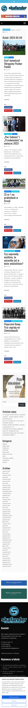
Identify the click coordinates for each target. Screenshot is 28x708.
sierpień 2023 (6, 544)
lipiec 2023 (6, 546)
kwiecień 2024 (7, 528)
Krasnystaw (8, 321)
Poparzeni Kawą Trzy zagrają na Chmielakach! (12, 327)
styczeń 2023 (6, 558)
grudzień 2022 (6, 560)
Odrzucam (14, 705)
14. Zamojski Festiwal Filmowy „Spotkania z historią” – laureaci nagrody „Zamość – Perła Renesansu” (14, 416)
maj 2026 (5, 477)
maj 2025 (5, 501)
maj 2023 (5, 550)
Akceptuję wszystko (14, 697)
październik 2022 (7, 564)
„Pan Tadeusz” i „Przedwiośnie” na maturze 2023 (13, 140)
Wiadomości (8, 134)
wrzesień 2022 (7, 566)
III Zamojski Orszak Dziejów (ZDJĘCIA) (13, 429)
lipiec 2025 (6, 497)
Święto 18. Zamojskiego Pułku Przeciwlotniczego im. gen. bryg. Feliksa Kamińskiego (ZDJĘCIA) (13, 433)
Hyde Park (5, 450)
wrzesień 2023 (7, 542)
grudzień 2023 (6, 536)
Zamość (11, 57)
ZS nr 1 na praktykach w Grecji (11, 197)
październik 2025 (7, 491)
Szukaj (4, 401)
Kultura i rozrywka (9, 251)
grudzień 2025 (6, 487)
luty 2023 (5, 556)
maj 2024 (5, 526)
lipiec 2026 (6, 473)
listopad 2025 (6, 489)
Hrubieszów (8, 191)
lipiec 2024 (6, 522)
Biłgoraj (5, 444)
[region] (14, 692)
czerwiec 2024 (7, 524)
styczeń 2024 (6, 534)
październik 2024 (7, 515)
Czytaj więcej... (6, 99)
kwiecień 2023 (7, 552)
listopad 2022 (6, 562)
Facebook (8, 107)
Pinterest (8, 110)
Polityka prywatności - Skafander (10, 653)
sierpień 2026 (6, 471)
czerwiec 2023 (7, 548)
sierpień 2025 (6, 495)
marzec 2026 (6, 481)
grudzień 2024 (6, 511)
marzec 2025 (6, 505)
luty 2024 (5, 532)
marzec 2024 (6, 530)
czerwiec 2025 (7, 499)
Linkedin (17, 110)
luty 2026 (5, 483)
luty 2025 (5, 507)
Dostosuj (14, 701)
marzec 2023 (6, 554)
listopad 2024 (6, 513)
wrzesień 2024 (7, 517)
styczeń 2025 (6, 509)
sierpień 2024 (6, 519)
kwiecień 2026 (7, 479)
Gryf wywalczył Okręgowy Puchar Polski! (13, 63)
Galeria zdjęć (6, 446)
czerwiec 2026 (7, 475)
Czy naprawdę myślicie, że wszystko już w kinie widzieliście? (13, 259)
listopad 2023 (6, 538)
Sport (6, 57)
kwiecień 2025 (7, 503)
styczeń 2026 (6, 485)
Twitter (17, 107)
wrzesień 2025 (7, 493)
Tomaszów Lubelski (8, 458)
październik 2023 (7, 540)
